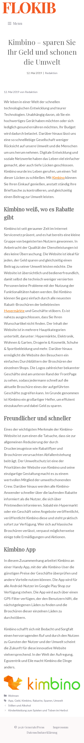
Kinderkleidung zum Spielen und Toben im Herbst (38, 710)
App (10, 700)
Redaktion (51, 73)
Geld (17, 700)
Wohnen (13, 695)
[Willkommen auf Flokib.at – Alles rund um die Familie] (29, 8)
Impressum (60, 727)
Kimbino (58, 177)
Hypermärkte (14, 311)
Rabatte (38, 700)
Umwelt (58, 700)
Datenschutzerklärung (42, 732)
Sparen (48, 700)
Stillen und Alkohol (19, 705)
